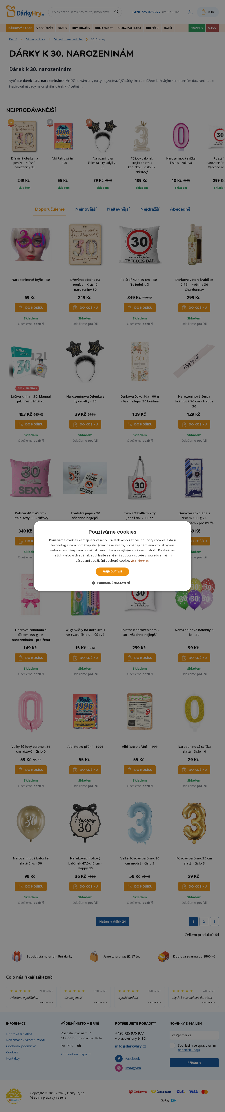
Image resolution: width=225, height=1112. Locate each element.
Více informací (140, 561)
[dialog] (112, 556)
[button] (112, 583)
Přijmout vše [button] (112, 571)
